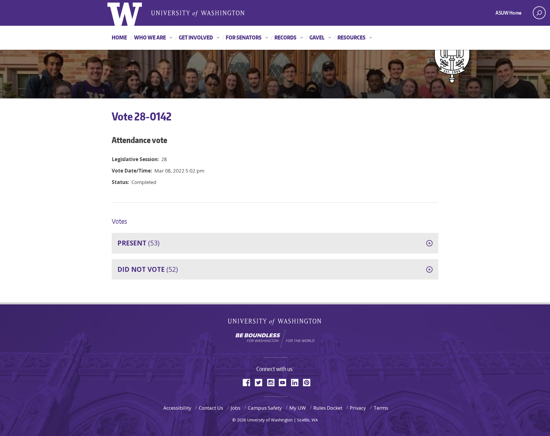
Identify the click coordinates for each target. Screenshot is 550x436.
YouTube (285, 382)
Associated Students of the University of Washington (197, 13)
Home (119, 37)
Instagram (273, 382)
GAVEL (317, 37)
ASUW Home (508, 12)
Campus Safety (265, 408)
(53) (138, 242)
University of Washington (275, 323)
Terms (381, 408)
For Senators (244, 37)
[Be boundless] (275, 339)
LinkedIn (297, 382)
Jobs (235, 408)
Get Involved (196, 37)
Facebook (249, 382)
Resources (351, 37)
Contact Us (211, 408)
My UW (297, 408)
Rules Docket (327, 408)
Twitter (261, 382)
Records (285, 37)
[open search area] (539, 12)
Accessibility (177, 408)
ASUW (130, 13)
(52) (147, 269)
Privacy (358, 408)
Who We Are (150, 37)
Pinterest (309, 382)
